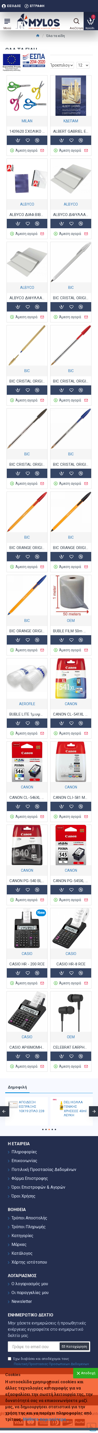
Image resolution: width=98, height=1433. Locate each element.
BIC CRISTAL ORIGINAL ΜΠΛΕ (70, 464)
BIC (71, 287)
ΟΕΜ (71, 621)
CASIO (27, 954)
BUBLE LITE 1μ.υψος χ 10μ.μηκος (27, 714)
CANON (71, 704)
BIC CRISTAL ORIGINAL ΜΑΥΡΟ (27, 464)
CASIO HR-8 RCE (70, 964)
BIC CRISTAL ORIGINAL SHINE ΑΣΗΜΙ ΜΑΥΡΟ (70, 298)
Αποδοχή (88, 1373)
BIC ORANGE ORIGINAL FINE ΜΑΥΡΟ (70, 547)
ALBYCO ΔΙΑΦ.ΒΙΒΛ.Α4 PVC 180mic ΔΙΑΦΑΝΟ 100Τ (27, 214)
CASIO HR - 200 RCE (27, 964)
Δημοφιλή (17, 1087)
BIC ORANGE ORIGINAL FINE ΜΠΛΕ (27, 631)
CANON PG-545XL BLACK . (70, 880)
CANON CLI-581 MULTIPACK (70, 797)
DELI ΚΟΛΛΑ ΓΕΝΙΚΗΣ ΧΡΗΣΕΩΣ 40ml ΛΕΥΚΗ (75, 1108)
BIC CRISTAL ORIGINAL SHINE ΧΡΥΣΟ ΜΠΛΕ (27, 381)
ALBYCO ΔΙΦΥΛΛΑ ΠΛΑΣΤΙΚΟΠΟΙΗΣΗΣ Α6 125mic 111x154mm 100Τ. (27, 298)
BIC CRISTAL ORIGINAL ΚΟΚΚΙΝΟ (70, 381)
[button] (42, 1129)
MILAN (27, 121)
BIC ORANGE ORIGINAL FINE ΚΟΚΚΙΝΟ (27, 547)
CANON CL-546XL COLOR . (27, 797)
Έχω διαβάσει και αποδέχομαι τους (51, 1361)
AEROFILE (27, 704)
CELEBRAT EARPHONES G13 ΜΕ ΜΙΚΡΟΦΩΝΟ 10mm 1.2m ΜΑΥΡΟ (70, 1047)
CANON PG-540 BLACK (27, 880)
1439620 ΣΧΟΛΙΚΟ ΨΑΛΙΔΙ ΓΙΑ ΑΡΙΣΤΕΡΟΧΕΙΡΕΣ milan (27, 131)
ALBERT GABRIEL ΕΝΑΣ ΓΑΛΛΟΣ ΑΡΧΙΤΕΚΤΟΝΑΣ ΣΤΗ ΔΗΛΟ (70, 131)
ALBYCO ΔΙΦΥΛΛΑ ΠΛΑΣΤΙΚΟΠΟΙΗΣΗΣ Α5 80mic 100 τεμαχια (70, 214)
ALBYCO (27, 204)
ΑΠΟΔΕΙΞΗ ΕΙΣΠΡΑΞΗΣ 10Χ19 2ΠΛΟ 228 (31, 1106)
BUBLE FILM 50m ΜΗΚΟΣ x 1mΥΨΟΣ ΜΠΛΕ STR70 (70, 631)
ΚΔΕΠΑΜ (71, 121)
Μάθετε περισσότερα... (46, 1419)
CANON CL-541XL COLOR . (70, 714)
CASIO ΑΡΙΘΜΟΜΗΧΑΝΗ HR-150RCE (27, 1047)
